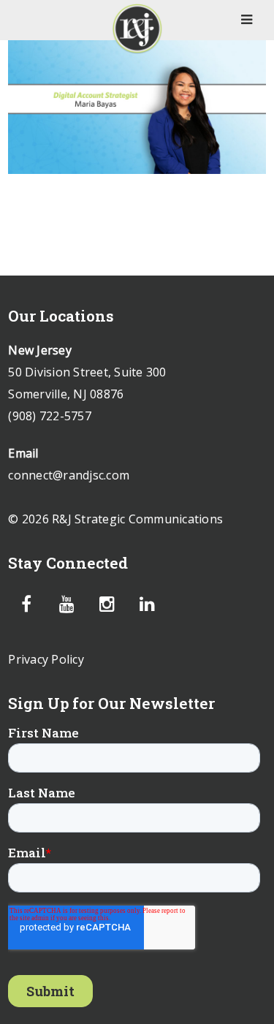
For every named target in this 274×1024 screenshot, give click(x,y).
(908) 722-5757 (49, 416)
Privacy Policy (46, 659)
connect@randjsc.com (68, 475)
